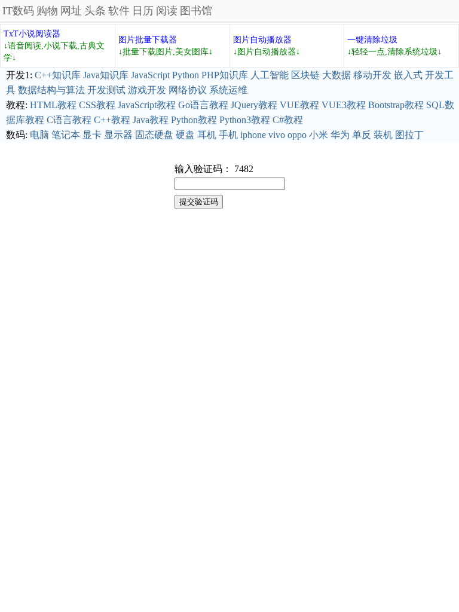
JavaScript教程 (147, 105)
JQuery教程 (254, 105)
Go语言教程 (203, 105)
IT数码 (18, 11)
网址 (71, 11)
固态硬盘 (154, 135)
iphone (253, 135)
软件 (119, 11)
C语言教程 (69, 120)
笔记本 (65, 135)
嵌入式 (408, 75)
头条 (95, 11)
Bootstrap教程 (396, 105)
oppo (297, 135)
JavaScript (150, 75)
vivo (276, 135)
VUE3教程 (344, 105)
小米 (318, 135)
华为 (340, 135)
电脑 (39, 135)
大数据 (336, 75)
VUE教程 (299, 105)
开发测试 (106, 90)
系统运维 (228, 90)
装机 (383, 135)
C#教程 (288, 120)
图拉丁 (409, 135)
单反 (361, 135)
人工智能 (269, 75)
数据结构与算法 (51, 90)
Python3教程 (244, 120)
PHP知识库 (224, 75)
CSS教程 (97, 105)
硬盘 (185, 135)
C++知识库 (58, 75)
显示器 (118, 135)
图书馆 (196, 11)
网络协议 (188, 90)
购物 (47, 11)
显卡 (92, 135)
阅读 (167, 11)
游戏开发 (147, 90)
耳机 (206, 135)
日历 (143, 11)
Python (185, 75)
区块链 (305, 75)
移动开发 (372, 75)
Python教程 (194, 120)
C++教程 (112, 120)
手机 (228, 135)
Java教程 (151, 120)
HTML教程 (53, 105)
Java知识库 (105, 75)
